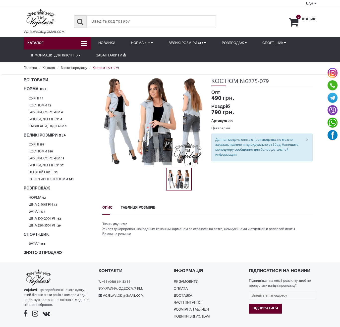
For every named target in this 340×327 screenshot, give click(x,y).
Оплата (181, 289)
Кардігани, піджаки (47, 126)
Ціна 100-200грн (45, 219)
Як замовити (186, 282)
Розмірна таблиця (191, 310)
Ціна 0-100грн (43, 205)
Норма (37, 198)
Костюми (40, 105)
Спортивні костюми (51, 179)
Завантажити (109, 55)
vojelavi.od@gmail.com (44, 32)
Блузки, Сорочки (46, 112)
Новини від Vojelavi (192, 317)
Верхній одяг (43, 172)
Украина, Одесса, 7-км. (122, 289)
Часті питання (188, 303)
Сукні (36, 98)
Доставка (183, 296)
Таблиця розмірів (138, 208)
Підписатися (265, 308)
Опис (107, 208)
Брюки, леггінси (45, 119)
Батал (37, 212)
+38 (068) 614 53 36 (116, 282)
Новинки (106, 43)
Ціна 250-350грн (45, 226)
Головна (30, 68)
